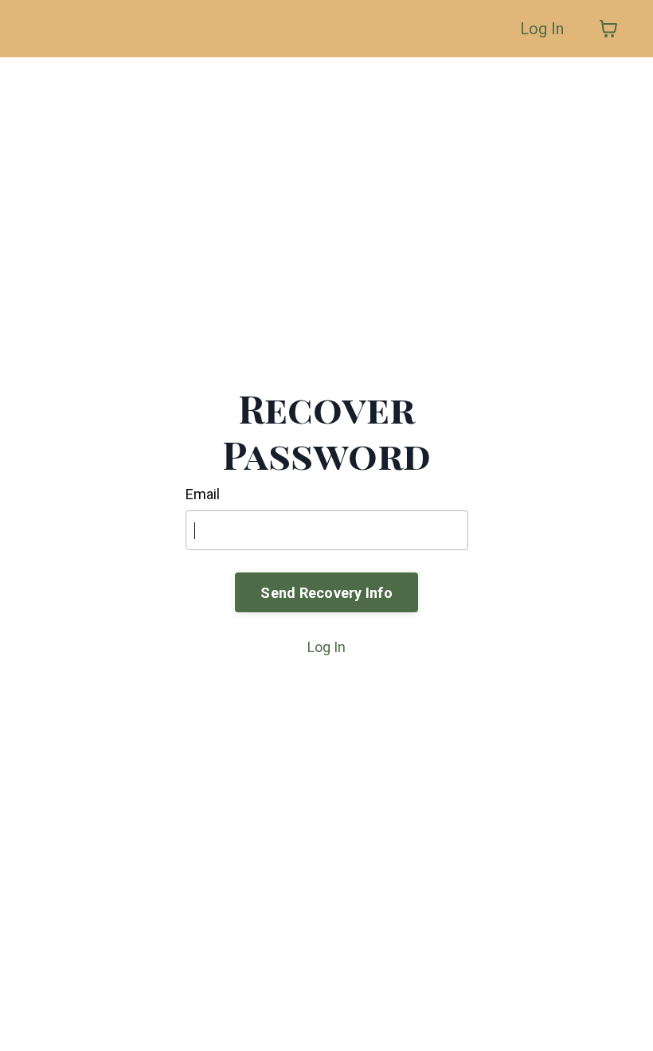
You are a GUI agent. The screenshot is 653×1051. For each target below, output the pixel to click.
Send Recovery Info (326, 592)
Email (203, 494)
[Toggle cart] (608, 28)
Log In (542, 28)
